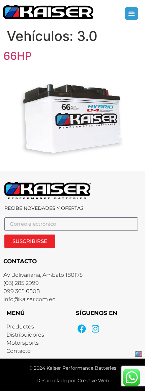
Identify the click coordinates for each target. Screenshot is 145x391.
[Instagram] (95, 329)
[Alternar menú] (131, 13)
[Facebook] (82, 329)
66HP (17, 56)
